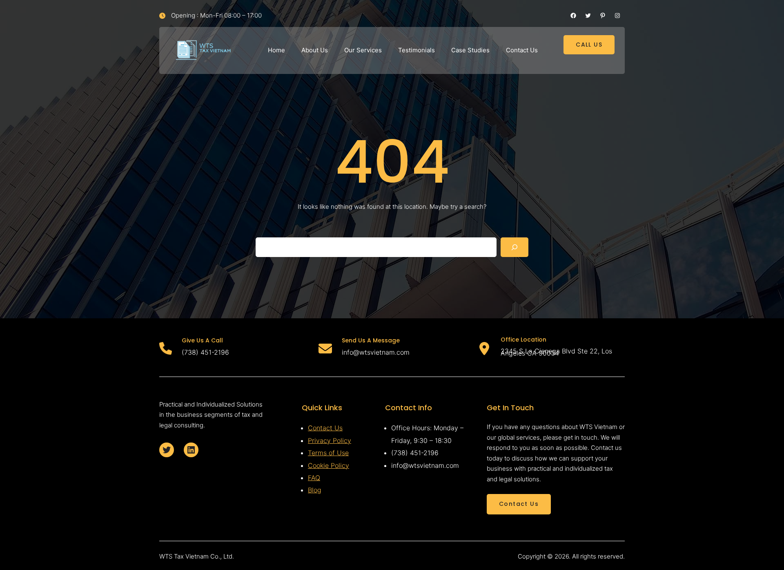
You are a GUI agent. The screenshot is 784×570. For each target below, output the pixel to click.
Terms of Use (328, 453)
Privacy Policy (329, 440)
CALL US (589, 44)
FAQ (314, 478)
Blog (314, 490)
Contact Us (325, 428)
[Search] (514, 247)
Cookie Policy (328, 465)
